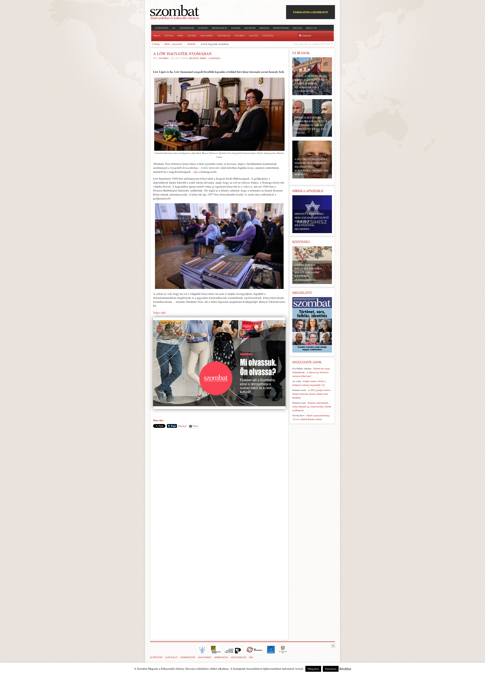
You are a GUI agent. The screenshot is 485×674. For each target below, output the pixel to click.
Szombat (164, 58)
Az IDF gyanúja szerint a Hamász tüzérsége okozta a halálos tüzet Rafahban (311, 393)
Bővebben (345, 668)
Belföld (191, 44)
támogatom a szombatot (310, 12)
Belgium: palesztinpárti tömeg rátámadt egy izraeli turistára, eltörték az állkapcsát (311, 406)
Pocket (182, 426)
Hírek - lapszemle (173, 44)
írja (195, 172)
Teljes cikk (159, 312)
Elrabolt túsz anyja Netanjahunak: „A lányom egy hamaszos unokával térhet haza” (311, 372)
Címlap (156, 44)
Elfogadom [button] (313, 668)
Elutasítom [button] (330, 668)
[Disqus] (219, 483)
